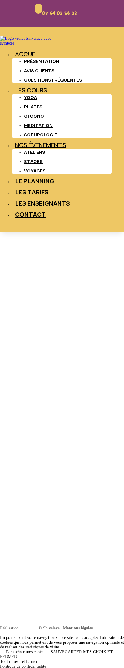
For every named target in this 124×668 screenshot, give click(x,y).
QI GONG (34, 116)
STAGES (33, 161)
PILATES (33, 107)
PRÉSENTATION (41, 61)
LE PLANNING (34, 181)
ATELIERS (34, 152)
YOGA (30, 97)
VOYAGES (35, 171)
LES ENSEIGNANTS (42, 203)
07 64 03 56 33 (59, 13)
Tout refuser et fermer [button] (19, 661)
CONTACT (30, 214)
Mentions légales (78, 628)
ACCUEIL (27, 54)
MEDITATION (38, 125)
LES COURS (31, 90)
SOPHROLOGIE (40, 134)
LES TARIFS (31, 192)
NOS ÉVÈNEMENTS (40, 145)
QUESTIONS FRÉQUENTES (53, 80)
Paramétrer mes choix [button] (24, 652)
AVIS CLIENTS (39, 70)
